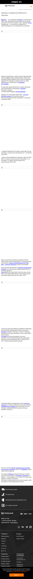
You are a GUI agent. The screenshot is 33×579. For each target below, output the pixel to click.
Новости (3, 541)
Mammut (11, 474)
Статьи (3, 543)
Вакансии (3, 538)
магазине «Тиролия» (22, 475)
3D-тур (4, 550)
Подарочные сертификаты (19, 565)
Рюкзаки (4, 336)
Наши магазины (5, 536)
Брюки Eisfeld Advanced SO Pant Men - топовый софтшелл (15, 263)
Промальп (19, 562)
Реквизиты (4, 546)
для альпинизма (20, 91)
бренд (21, 19)
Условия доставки (5, 561)
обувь (30, 23)
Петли (13, 468)
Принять (16, 575)
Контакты (3, 548)
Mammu (3, 19)
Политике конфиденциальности (19, 571)
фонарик (3, 332)
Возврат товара (5, 563)
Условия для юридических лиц (20, 558)
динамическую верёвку (8, 406)
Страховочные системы (23, 468)
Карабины (24, 469)
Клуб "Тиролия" (20, 536)
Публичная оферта (5, 566)
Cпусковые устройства (8, 469)
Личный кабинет (5, 556)
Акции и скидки (20, 538)
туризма (22, 88)
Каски (3, 272)
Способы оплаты (5, 558)
